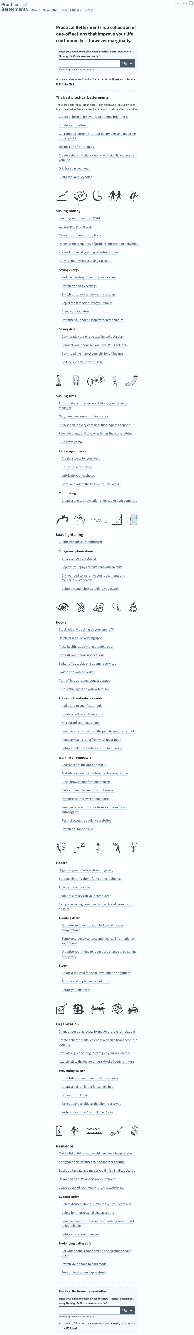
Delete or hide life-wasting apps (80, 638)
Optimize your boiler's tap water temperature (93, 320)
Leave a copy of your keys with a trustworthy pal (92, 1187)
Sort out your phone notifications (81, 655)
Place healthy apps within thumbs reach (86, 646)
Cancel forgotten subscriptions (80, 235)
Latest (88, 10)
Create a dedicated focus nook (82, 714)
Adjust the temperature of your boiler (87, 303)
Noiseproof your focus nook (81, 722)
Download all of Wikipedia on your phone (87, 1179)
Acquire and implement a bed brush (86, 981)
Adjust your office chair (74, 887)
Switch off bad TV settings (79, 286)
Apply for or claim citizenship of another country (92, 1162)
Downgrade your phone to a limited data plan (93, 336)
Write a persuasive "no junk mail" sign (87, 1112)
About (35, 10)
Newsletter (50, 10)
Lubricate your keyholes (75, 177)
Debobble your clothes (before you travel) (90, 588)
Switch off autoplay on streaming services (87, 663)
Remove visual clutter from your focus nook (91, 739)
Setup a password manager (80, 1234)
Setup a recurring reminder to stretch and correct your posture (96, 906)
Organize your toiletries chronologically (86, 870)
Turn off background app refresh (84, 1272)
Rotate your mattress (73, 125)
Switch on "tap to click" (78, 829)
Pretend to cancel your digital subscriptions (88, 252)
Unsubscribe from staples (76, 146)
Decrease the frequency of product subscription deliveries (98, 244)
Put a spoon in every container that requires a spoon (94, 425)
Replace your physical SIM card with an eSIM (92, 567)
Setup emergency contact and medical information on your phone (99, 941)
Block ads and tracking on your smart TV (86, 629)
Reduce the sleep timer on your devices (88, 277)
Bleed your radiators (76, 311)
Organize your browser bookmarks (85, 799)
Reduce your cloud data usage (82, 362)
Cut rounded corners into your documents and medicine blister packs (97, 136)
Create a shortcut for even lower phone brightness (93, 116)
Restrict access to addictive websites (86, 820)
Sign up (128, 63)
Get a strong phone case (75, 226)
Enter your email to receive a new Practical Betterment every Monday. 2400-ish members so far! (95, 54)
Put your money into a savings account (85, 260)
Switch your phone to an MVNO (80, 218)
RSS (64, 10)
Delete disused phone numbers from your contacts (96, 1204)
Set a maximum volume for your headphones (90, 878)
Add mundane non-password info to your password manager (94, 405)
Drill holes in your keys (74, 168)
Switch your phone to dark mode (84, 1264)
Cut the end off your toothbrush (80, 542)
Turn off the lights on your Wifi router (84, 689)
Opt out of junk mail (75, 1095)
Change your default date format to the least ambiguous (97, 1031)
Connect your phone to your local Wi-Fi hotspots (95, 345)
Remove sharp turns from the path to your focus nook (98, 731)
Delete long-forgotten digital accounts (88, 1212)
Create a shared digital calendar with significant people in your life (98, 157)
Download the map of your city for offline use (92, 353)
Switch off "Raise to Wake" (77, 672)
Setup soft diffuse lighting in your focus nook (92, 748)
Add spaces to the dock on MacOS (84, 765)
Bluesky (75, 10)
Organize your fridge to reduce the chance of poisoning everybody (99, 954)
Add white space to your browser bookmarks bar (95, 773)
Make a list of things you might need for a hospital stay (95, 1153)
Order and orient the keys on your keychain (91, 484)
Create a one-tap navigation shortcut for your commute (99, 500)
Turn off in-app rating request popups (84, 680)
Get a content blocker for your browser (88, 790)
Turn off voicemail (71, 442)
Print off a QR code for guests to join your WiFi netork (94, 1053)
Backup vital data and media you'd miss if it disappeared (97, 1170)
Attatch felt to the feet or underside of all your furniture (96, 1061)
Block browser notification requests (86, 782)
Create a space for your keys (81, 458)
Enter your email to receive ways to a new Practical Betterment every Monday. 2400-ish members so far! (96, 1301)
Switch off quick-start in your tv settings (88, 294)
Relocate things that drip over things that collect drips (95, 433)
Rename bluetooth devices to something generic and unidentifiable (98, 1223)
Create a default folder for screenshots (88, 1086)
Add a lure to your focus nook (82, 705)
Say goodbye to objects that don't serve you (91, 1103)
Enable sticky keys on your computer (84, 896)
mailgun (90, 69)
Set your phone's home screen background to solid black (96, 1253)
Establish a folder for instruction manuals (90, 1078)
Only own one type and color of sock (84, 416)
